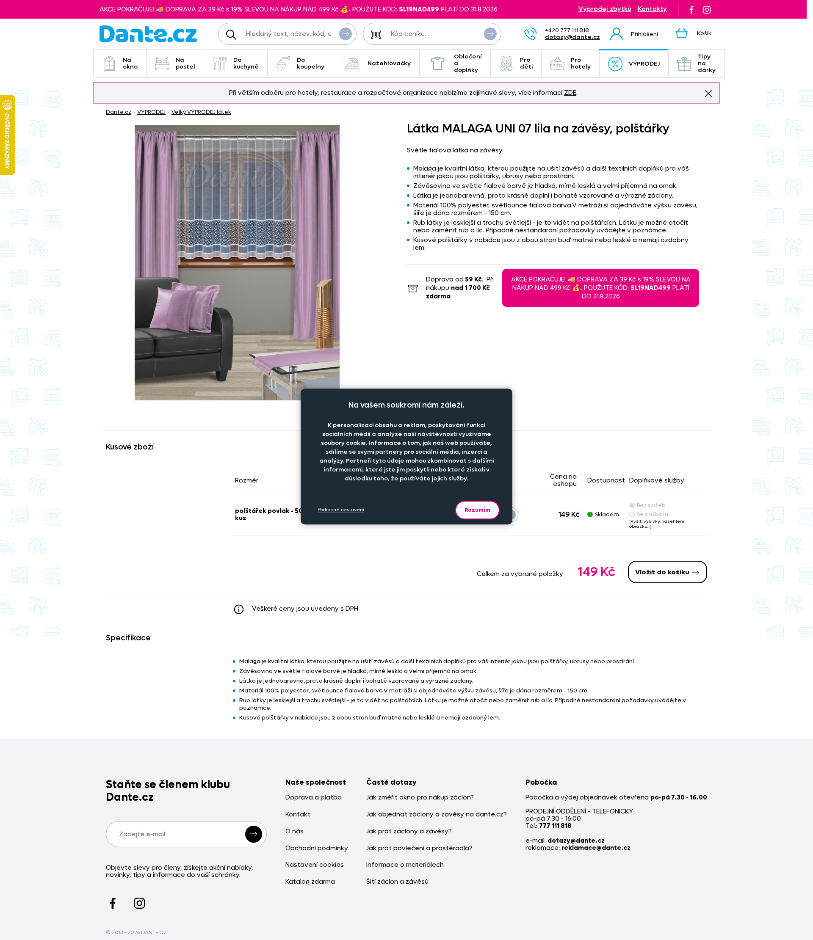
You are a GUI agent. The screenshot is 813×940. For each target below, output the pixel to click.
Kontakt (297, 814)
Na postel (185, 63)
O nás (294, 831)
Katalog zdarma (310, 881)
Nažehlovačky (389, 63)
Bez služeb (651, 505)
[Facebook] (691, 9)
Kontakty (652, 9)
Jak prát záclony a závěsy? (409, 831)
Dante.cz (118, 112)
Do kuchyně (246, 63)
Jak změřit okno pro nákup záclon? (420, 797)
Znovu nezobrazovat (708, 93)
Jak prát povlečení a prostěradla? (419, 848)
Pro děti (526, 63)
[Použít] (490, 34)
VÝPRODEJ (644, 64)
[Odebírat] (253, 834)
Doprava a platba (313, 797)
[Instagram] (706, 9)
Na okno (130, 63)
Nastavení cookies (314, 864)
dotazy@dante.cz (572, 37)
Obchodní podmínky (316, 848)
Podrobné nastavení (341, 510)
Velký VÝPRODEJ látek (201, 112)
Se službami (653, 514)
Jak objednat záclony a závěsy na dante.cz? (436, 814)
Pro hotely (581, 63)
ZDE (570, 92)
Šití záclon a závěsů (397, 881)
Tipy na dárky (707, 63)
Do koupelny (310, 63)
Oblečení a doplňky (468, 63)
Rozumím (477, 509)
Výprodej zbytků (604, 9)
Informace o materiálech (405, 864)
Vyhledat (345, 34)
